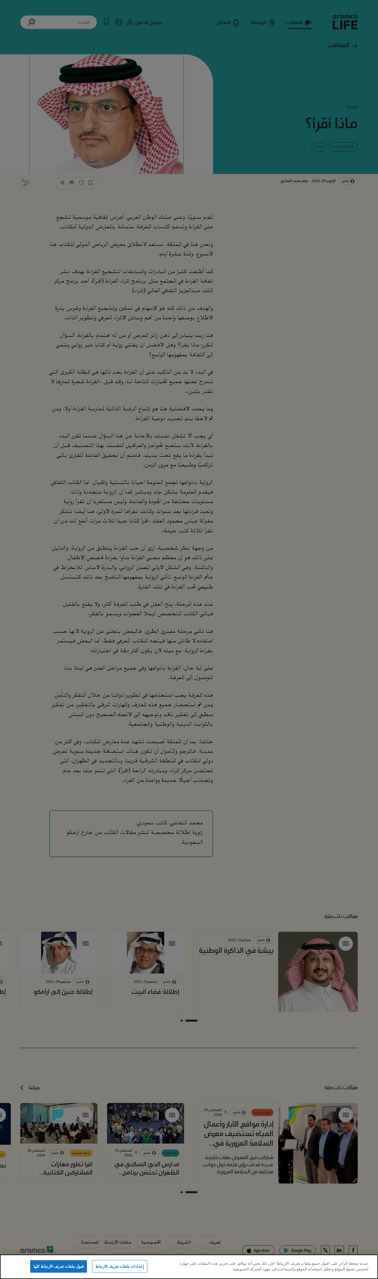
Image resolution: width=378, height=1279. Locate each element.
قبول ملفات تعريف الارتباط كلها (58, 1266)
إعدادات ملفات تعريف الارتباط (119, 1266)
